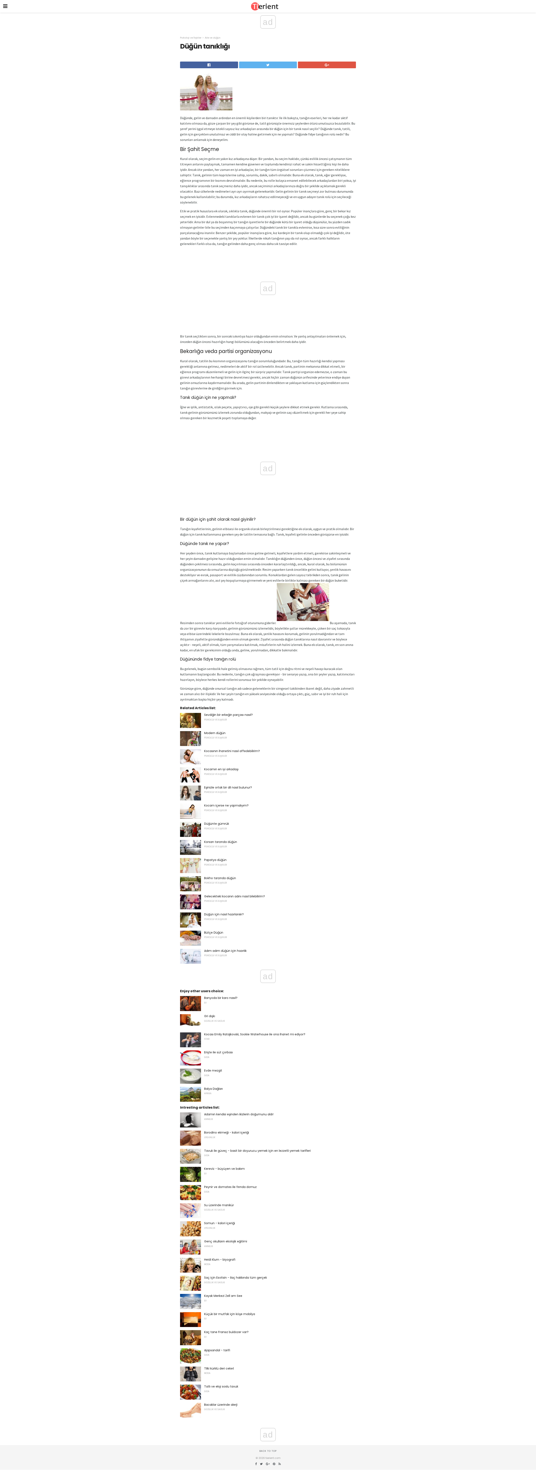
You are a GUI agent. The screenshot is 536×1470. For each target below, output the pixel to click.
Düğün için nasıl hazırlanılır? (224, 914)
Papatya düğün (215, 860)
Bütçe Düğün (213, 932)
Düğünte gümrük (216, 824)
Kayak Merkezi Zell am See (223, 1296)
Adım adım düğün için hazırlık (225, 951)
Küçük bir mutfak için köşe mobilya (229, 1314)
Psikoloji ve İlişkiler (190, 37)
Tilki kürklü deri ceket (219, 1368)
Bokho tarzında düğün (220, 878)
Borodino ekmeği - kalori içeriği (226, 1132)
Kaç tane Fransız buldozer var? (226, 1332)
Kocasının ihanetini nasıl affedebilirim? (232, 751)
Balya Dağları (213, 1089)
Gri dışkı (209, 1016)
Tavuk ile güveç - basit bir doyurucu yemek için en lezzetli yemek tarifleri (257, 1151)
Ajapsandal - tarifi (217, 1350)
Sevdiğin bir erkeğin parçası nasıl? (228, 715)
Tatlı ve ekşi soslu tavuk (221, 1386)
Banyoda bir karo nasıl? (220, 998)
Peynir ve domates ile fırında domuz (230, 1187)
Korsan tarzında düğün (220, 842)
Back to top (268, 1451)
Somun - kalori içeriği (219, 1223)
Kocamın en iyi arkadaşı (221, 769)
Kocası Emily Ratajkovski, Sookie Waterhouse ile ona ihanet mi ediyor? (254, 1034)
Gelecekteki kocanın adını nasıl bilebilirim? (234, 896)
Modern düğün (214, 733)
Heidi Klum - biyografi (219, 1259)
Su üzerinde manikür (219, 1205)
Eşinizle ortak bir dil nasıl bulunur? (228, 787)
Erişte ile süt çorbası (218, 1052)
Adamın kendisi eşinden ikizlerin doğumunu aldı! (238, 1114)
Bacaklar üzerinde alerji (220, 1405)
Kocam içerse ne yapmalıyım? (226, 805)
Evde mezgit (213, 1070)
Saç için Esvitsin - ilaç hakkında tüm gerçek (235, 1277)
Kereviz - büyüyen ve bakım (224, 1169)
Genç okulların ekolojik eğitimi (225, 1241)
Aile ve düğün (212, 37)
